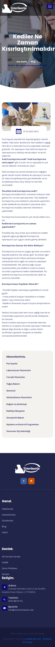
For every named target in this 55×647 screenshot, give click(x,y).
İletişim (5, 574)
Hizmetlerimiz (9, 514)
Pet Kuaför (12, 363)
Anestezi (10, 390)
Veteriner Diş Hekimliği (18, 431)
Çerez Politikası (9, 568)
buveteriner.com (33, 638)
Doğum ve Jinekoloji (16, 404)
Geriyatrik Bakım (15, 417)
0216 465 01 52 (15, 601)
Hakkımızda (7, 508)
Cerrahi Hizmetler (15, 377)
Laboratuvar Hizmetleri (18, 370)
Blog (33, 61)
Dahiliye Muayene (15, 411)
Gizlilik (5, 562)
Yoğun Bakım (13, 383)
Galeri (5, 532)
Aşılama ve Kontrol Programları (22, 424)
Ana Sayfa (21, 61)
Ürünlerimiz (7, 520)
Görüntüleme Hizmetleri (19, 397)
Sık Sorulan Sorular (11, 556)
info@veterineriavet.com (21, 609)
